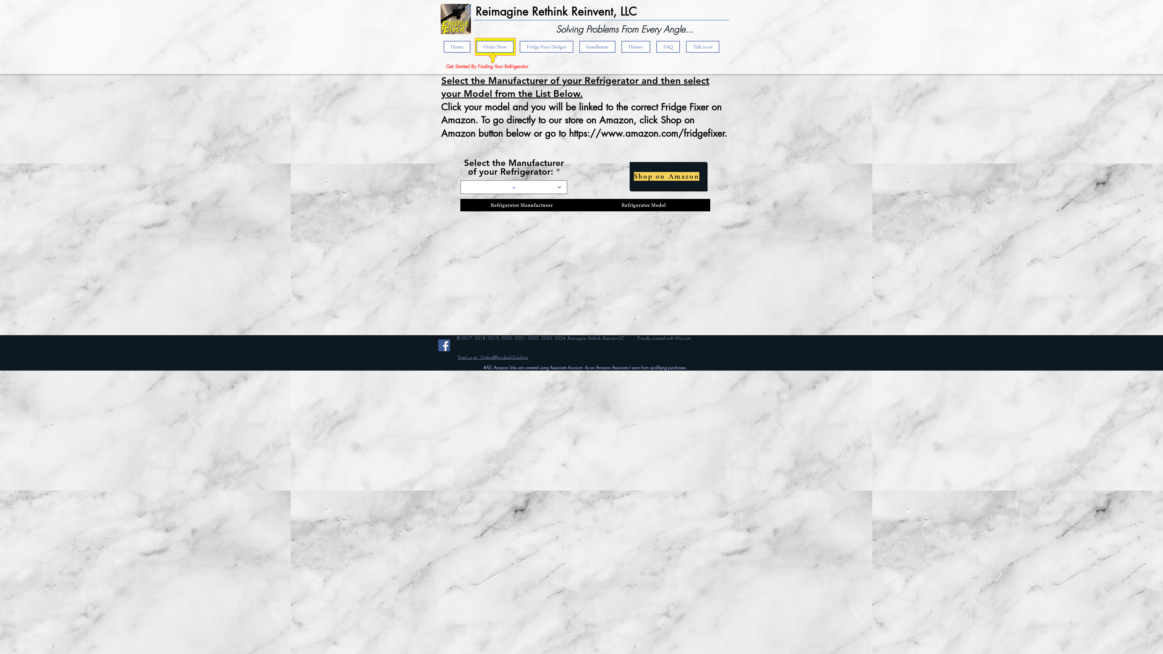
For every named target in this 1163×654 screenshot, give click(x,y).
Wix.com (683, 338)
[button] (597, 47)
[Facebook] (444, 345)
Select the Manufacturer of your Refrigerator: (514, 167)
